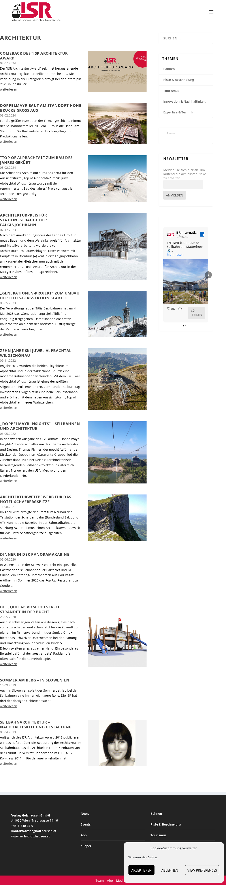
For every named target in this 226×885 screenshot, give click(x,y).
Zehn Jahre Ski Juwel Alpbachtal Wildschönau (36, 353)
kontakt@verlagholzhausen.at (33, 831)
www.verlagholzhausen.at (30, 836)
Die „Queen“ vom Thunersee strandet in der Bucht (30, 609)
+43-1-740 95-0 (22, 826)
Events (86, 824)
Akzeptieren (141, 870)
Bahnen (169, 69)
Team (100, 880)
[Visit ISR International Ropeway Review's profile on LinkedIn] (170, 234)
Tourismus (171, 91)
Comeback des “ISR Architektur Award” (34, 56)
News (85, 813)
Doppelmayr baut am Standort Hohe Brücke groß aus (40, 108)
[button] (163, 274)
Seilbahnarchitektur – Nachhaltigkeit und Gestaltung (36, 724)
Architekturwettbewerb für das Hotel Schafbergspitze (35, 499)
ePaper (86, 846)
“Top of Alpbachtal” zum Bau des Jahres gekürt (36, 160)
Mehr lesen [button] (175, 255)
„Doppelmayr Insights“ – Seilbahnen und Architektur (40, 426)
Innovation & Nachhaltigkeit (184, 101)
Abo (84, 835)
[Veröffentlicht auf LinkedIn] (202, 234)
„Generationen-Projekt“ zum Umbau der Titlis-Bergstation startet (39, 295)
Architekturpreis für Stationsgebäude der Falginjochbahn (23, 220)
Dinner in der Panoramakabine (34, 554)
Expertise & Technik (178, 112)
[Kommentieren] (179, 313)
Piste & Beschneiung (178, 80)
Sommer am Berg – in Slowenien (35, 680)
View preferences (202, 870)
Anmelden (174, 195)
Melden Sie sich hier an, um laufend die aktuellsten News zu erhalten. (185, 174)
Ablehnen (169, 870)
